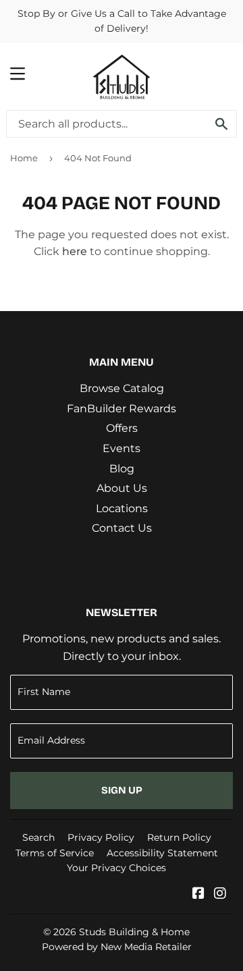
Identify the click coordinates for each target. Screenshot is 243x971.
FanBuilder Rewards (121, 408)
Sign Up (121, 790)
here (74, 251)
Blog (121, 468)
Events (121, 448)
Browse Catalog (122, 388)
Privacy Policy (101, 837)
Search (38, 837)
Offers (122, 428)
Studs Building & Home (134, 931)
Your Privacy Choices (116, 867)
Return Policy (179, 837)
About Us (122, 488)
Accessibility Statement (162, 853)
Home (24, 157)
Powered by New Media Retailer (117, 946)
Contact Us (122, 528)
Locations (122, 508)
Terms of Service (55, 853)
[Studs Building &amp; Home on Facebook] (198, 894)
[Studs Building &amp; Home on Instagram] (220, 894)
